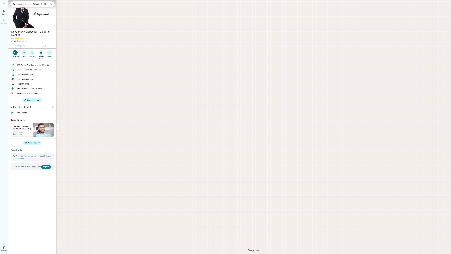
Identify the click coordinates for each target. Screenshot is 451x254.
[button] (32, 69)
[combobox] (27, 4)
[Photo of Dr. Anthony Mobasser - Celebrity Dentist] (32, 14)
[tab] (20, 45)
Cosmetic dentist (18, 41)
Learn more (17, 134)
